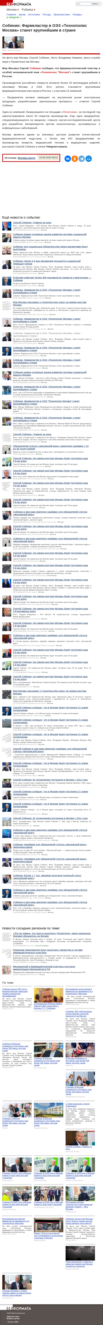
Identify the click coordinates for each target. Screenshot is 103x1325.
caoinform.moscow (14, 50)
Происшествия (61, 14)
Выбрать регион (13, 1319)
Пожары (77, 14)
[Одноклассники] (74, 158)
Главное (11, 14)
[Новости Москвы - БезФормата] (16, 3)
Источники (34, 14)
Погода (47, 14)
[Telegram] (81, 158)
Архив (22, 14)
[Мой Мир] (88, 158)
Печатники (69, 112)
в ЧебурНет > (14, 17)
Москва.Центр (26, 157)
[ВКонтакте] (68, 158)
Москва (64, 72)
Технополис (49, 72)
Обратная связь (13, 1317)
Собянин (35, 68)
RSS (16, 1322)
